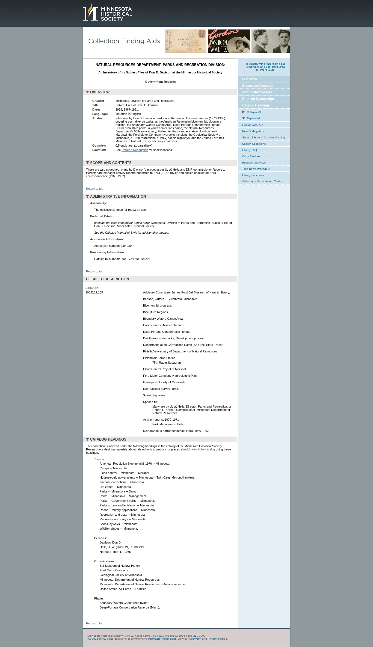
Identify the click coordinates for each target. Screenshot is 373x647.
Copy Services (251, 156)
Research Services (254, 162)
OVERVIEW (99, 92)
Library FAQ (249, 150)
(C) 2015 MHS (96, 638)
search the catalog (202, 449)
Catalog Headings (256, 105)
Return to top (94, 188)
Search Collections (254, 143)
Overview (249, 79)
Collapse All (253, 112)
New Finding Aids (253, 131)
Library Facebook (253, 175)
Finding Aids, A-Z (252, 124)
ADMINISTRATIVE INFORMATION (118, 196)
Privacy (212, 638)
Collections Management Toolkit (262, 181)
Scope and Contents (258, 85)
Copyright (195, 638)
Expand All (253, 118)
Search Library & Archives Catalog (263, 137)
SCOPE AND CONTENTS (111, 163)
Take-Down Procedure (256, 168)
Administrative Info (257, 92)
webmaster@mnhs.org (162, 638)
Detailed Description (135, 150)
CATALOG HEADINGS (108, 439)
